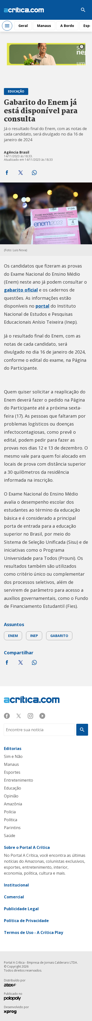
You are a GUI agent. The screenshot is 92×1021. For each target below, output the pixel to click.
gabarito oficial (21, 290)
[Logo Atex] (12, 985)
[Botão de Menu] (7, 26)
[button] (7, 173)
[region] (46, 61)
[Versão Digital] (68, 10)
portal (42, 306)
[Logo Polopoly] (12, 999)
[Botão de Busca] (83, 10)
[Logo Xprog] (12, 1012)
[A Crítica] (24, 10)
